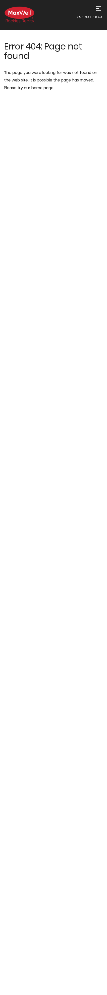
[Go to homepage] (24, 15)
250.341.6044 (90, 17)
